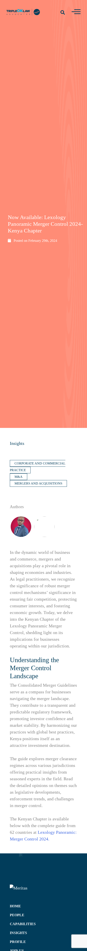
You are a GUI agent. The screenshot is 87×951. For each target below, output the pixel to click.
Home (15, 906)
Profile (18, 942)
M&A (18, 477)
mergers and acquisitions (38, 483)
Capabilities (23, 924)
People (17, 915)
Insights (17, 443)
